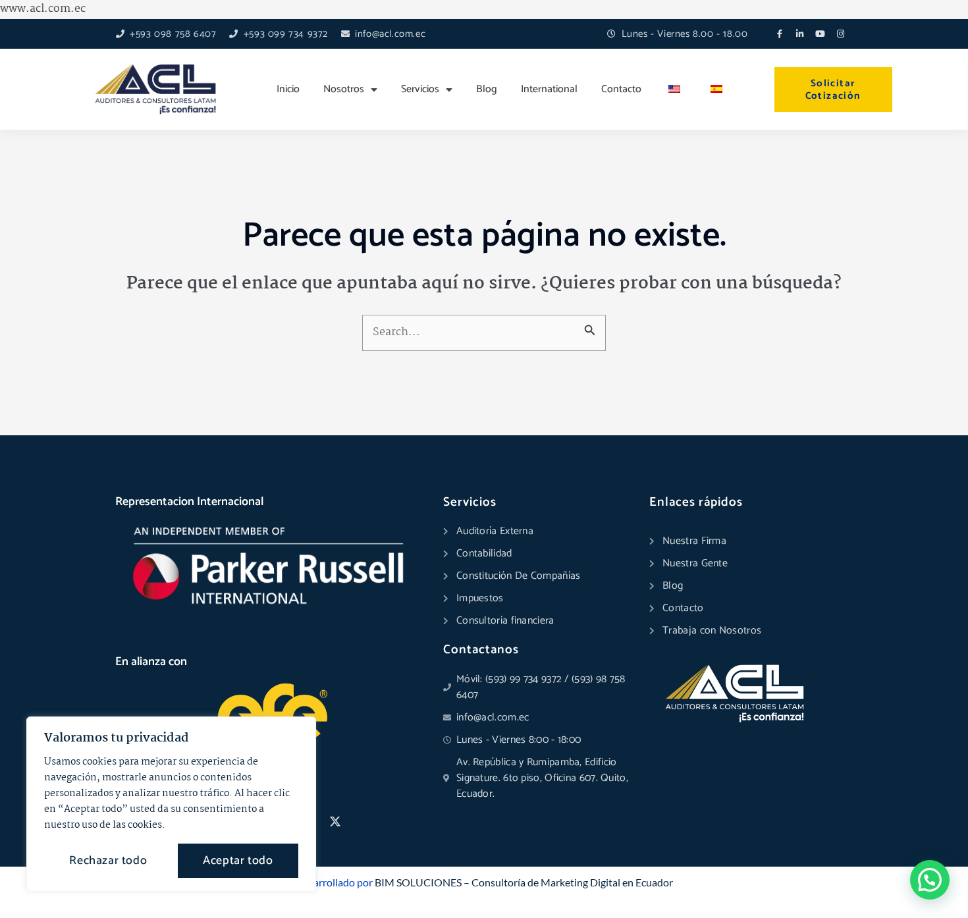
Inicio (288, 89)
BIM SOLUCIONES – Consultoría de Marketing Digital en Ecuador (524, 882)
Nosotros (343, 89)
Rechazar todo (108, 861)
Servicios (420, 89)
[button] (930, 880)
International (549, 89)
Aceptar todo (238, 861)
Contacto (621, 89)
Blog (486, 89)
